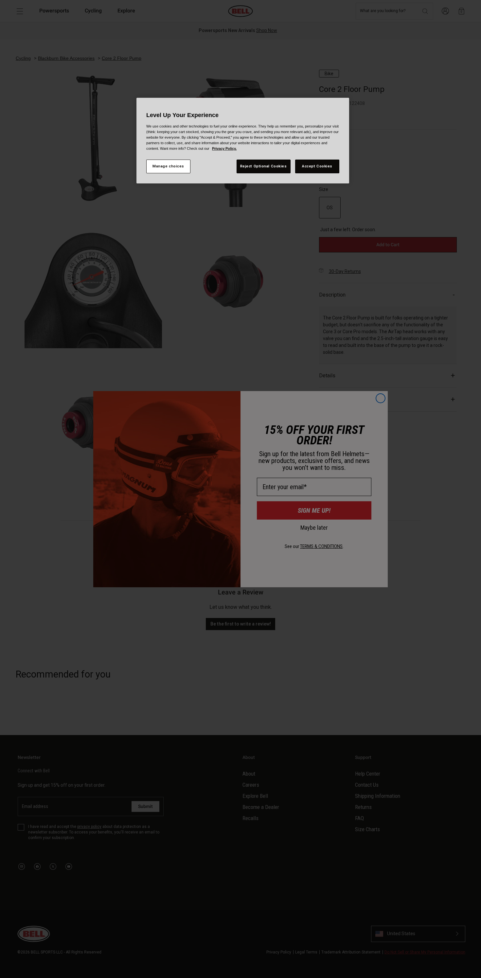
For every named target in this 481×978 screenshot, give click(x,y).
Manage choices (168, 166)
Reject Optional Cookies (263, 166)
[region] (242, 140)
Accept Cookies (317, 166)
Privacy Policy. (224, 148)
